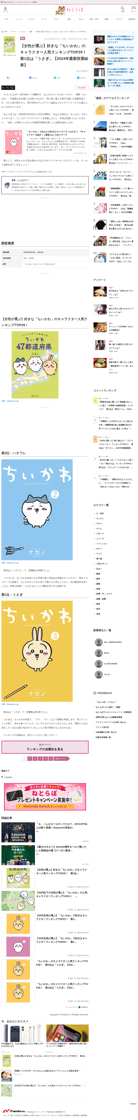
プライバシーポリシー (50, 1115)
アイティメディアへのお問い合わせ (109, 722)
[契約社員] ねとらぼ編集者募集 (107, 717)
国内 (98, 579)
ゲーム (99, 528)
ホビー (99, 548)
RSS (61, 1115)
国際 (98, 584)
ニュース (18, 19)
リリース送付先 (101, 727)
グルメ (56, 19)
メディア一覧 (8, 1115)
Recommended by (72, 1007)
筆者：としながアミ (20, 180)
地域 (69, 19)
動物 (106, 19)
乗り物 (99, 559)
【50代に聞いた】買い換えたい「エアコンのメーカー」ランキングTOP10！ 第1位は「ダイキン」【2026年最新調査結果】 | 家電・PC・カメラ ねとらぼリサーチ (116, 448)
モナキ (107, 674)
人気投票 (8, 777)
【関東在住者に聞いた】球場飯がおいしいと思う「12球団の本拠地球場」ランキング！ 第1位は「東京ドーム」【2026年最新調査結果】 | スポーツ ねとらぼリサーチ (116, 409)
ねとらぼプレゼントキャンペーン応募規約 (112, 712)
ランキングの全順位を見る (45, 749)
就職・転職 (101, 599)
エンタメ (31, 19)
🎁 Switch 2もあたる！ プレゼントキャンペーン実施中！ (20, 2)
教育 (98, 604)
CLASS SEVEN (110, 664)
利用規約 (133, 1104)
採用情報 (76, 1115)
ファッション (102, 544)
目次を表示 (82, 88)
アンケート (99, 280)
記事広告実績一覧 (102, 737)
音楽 (98, 614)
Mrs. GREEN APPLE (113, 642)
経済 (98, 609)
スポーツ (100, 533)
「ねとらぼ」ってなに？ (105, 702)
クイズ (43, 19)
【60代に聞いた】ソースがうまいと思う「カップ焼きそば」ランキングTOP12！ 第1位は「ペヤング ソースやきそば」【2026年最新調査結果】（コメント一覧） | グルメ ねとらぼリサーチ (117, 467)
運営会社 (67, 1115)
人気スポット (102, 564)
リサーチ (119, 19)
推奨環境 (84, 1115)
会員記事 (131, 19)
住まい (81, 19)
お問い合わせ (35, 1115)
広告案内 (25, 1115)
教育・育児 (94, 19)
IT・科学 (100, 513)
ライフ (99, 554)
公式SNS (17, 1115)
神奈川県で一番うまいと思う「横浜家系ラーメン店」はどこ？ (121, 366)
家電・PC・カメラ (104, 594)
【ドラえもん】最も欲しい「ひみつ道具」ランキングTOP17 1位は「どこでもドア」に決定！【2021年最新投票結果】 (121, 261)
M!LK (106, 653)
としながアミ (84, 71)
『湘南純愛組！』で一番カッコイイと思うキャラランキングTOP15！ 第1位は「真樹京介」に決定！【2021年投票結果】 (121, 195)
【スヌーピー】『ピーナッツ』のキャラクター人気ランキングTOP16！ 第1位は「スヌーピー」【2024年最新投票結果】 (121, 179)
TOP (6, 19)
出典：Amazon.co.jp (9, 55)
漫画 (22, 38)
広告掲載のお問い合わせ (105, 732)
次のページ (60, 758)
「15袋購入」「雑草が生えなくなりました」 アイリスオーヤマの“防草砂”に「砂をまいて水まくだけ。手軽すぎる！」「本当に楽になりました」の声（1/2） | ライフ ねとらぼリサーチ (116, 486)
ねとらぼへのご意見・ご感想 (106, 707)
